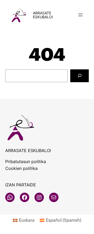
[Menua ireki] (80, 15)
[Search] (79, 75)
